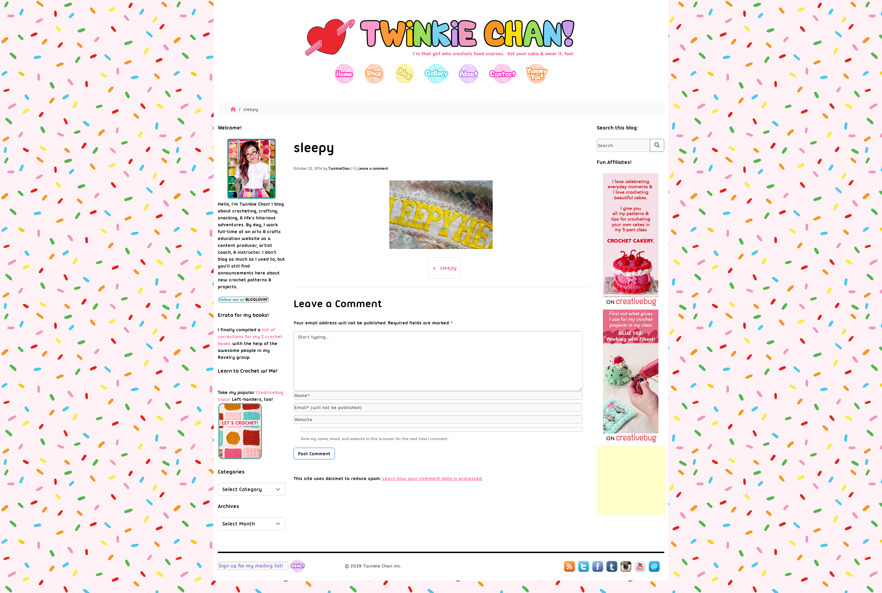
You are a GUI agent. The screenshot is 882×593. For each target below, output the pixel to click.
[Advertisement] (631, 480)
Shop (374, 73)
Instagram (626, 566)
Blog (404, 73)
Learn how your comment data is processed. (432, 478)
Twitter (583, 566)
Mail (654, 566)
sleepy (448, 268)
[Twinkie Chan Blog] (441, 60)
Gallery (436, 73)
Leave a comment (373, 168)
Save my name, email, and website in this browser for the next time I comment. (375, 438)
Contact (502, 73)
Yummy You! (537, 73)
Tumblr (611, 566)
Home (344, 73)
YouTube (640, 566)
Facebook (597, 566)
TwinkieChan (339, 168)
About (468, 73)
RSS (569, 566)
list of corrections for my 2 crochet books (250, 336)
